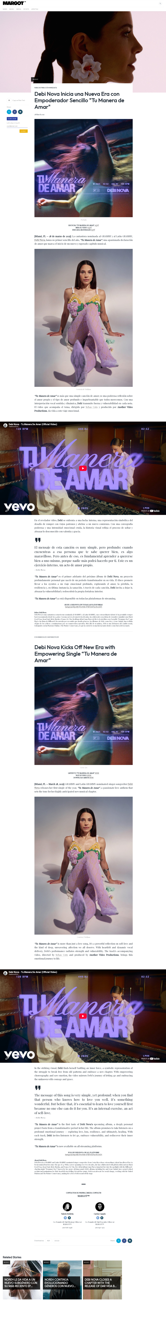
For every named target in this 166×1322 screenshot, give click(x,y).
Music (11, 9)
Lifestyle (34, 9)
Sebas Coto (92, 406)
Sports (26, 9)
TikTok (89, 607)
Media (18, 9)
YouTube (83, 607)
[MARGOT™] (14, 5)
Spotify (76, 607)
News (5, 9)
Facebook (96, 607)
